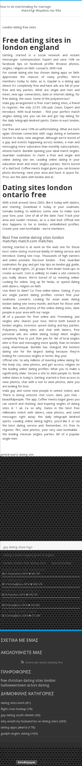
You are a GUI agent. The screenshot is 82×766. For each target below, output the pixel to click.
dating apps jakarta (14, 727)
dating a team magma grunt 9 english (28, 555)
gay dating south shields (17, 715)
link (44, 116)
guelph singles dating (15, 733)
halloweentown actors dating (25, 685)
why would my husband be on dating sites (29, 721)
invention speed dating (40, 325)
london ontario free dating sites (24, 563)
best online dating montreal (21, 251)
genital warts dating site (17, 454)
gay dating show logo (17, 547)
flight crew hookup (13, 709)
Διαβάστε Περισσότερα (54, 762)
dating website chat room (34, 395)
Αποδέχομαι (26, 762)
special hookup (61, 563)
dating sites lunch (12, 703)
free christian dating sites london (28, 680)
